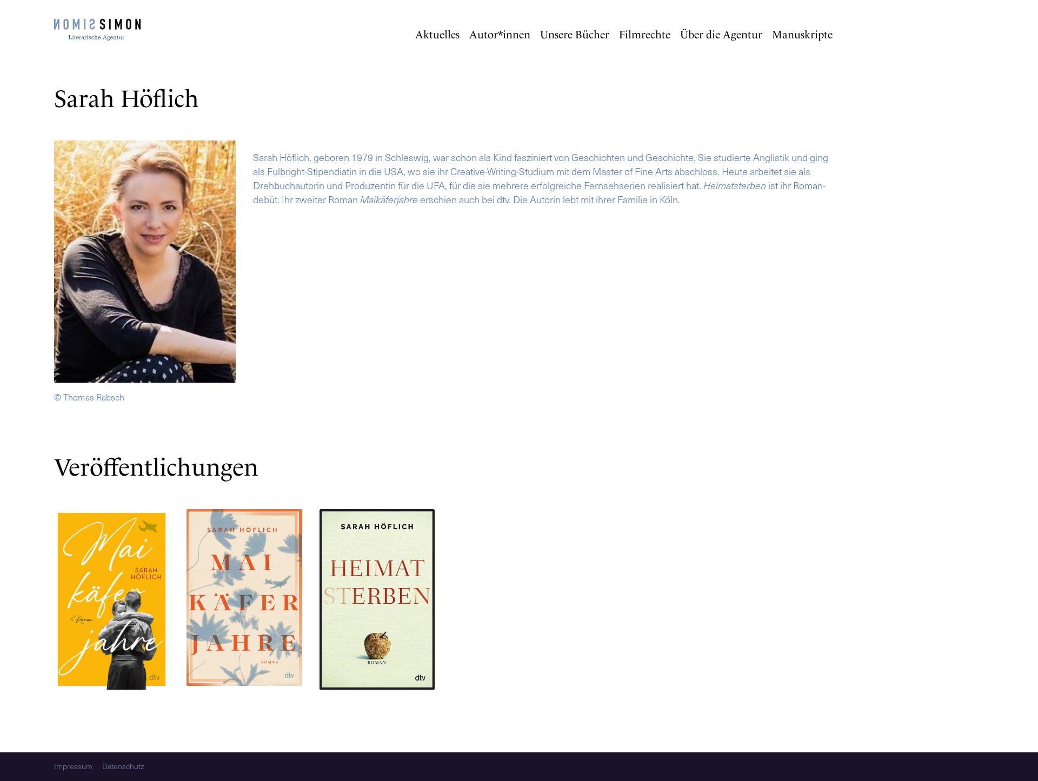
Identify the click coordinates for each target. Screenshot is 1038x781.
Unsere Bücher (574, 34)
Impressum (73, 766)
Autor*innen (499, 34)
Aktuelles (437, 34)
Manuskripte (802, 34)
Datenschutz (123, 766)
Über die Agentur (721, 34)
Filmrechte (644, 34)
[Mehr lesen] (111, 601)
